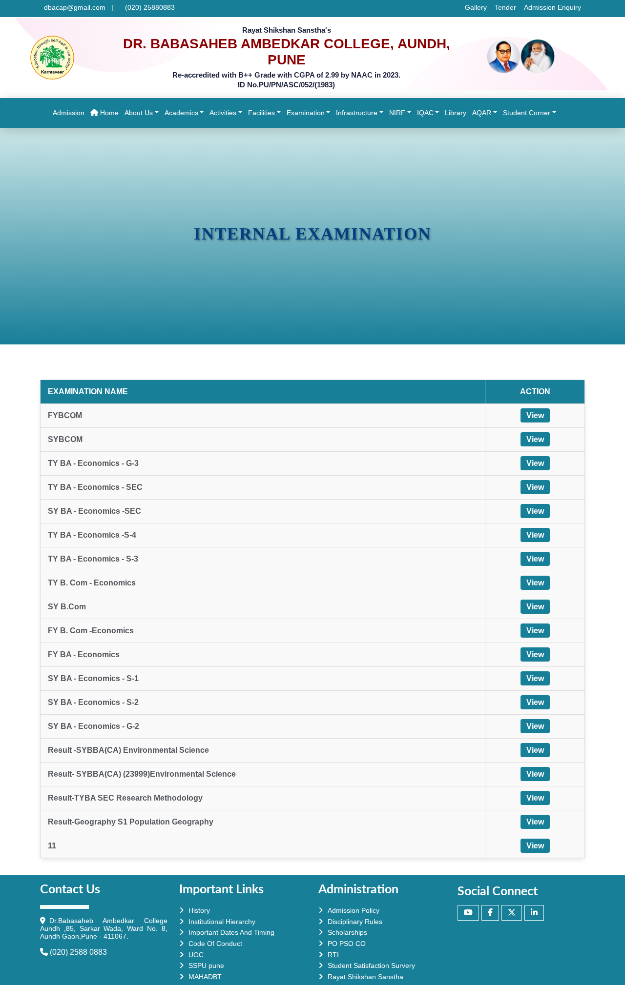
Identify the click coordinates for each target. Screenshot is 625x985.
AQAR (481, 113)
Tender (505, 7)
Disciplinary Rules (355, 921)
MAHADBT (205, 977)
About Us (139, 113)
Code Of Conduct (215, 943)
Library (457, 112)
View (535, 415)
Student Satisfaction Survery (371, 965)
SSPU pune (206, 965)
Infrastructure (356, 113)
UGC (196, 955)
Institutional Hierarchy (221, 921)
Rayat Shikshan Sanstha (365, 977)
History (199, 910)
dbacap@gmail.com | (78, 7)
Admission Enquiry (552, 7)
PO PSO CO (347, 943)
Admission (70, 112)
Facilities (261, 113)
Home (110, 112)
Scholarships (347, 932)
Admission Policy (353, 910)
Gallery (476, 7)
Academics (181, 113)
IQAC (425, 113)
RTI (333, 955)
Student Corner (526, 113)
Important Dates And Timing (231, 932)
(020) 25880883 (148, 7)
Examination (306, 113)
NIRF (397, 113)
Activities (222, 113)
